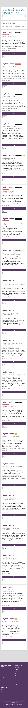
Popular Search (18, 684)
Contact (3, 673)
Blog (16, 671)
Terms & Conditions (5, 675)
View (14, 53)
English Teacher (8, 32)
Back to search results (15, 16)
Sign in (16, 669)
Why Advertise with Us (6, 696)
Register (17, 667)
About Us (3, 671)
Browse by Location (19, 680)
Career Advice (18, 673)
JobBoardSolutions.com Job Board (14, 704)
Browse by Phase (19, 682)
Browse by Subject (19, 678)
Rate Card (3, 694)
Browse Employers (19, 675)
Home (2, 669)
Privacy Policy (4, 677)
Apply (4, 56)
